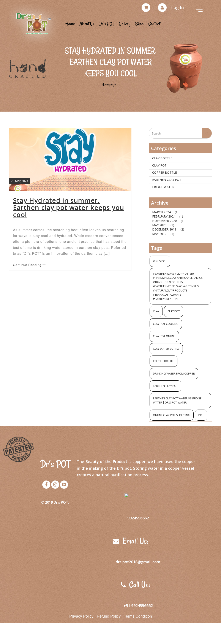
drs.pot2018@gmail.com (138, 561)
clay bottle (162, 158)
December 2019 (164, 229)
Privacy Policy (81, 616)
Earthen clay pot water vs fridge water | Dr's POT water (177, 400)
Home (70, 24)
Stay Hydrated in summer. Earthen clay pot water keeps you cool (68, 207)
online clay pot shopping (171, 415)
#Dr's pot (160, 261)
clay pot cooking (165, 324)
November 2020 (164, 221)
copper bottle (164, 172)
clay (156, 311)
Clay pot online (164, 336)
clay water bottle (166, 349)
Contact (154, 24)
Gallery (124, 24)
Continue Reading (28, 264)
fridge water (163, 187)
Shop (139, 24)
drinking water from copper (174, 373)
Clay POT (159, 165)
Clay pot (173, 311)
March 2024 (161, 212)
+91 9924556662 (138, 605)
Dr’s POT (106, 24)
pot (201, 415)
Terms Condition (138, 616)
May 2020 (159, 225)
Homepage (109, 84)
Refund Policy (109, 616)
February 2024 (163, 216)
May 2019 (159, 234)
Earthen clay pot (166, 180)
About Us (86, 24)
